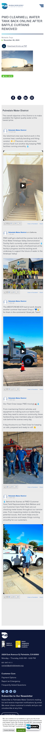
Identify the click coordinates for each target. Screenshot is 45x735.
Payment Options (9, 677)
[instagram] (32, 98)
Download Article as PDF (17, 46)
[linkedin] (26, 98)
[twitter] (19, 98)
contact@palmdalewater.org (13, 665)
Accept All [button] (21, 730)
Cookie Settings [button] (9, 730)
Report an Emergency (11, 681)
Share (41, 223)
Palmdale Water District (17, 130)
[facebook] (13, 98)
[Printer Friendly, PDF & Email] (7, 75)
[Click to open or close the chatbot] (33, 727)
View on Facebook (33, 223)
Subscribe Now (10, 715)
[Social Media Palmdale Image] (23, 185)
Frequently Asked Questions (14, 685)
